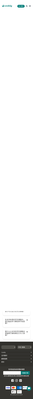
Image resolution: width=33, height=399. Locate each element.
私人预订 (21, 6)
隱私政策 (26, 376)
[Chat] (29, 388)
